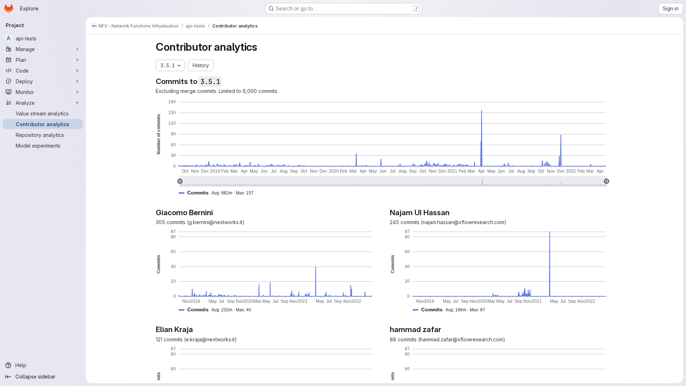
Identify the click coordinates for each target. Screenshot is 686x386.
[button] (219, 193)
